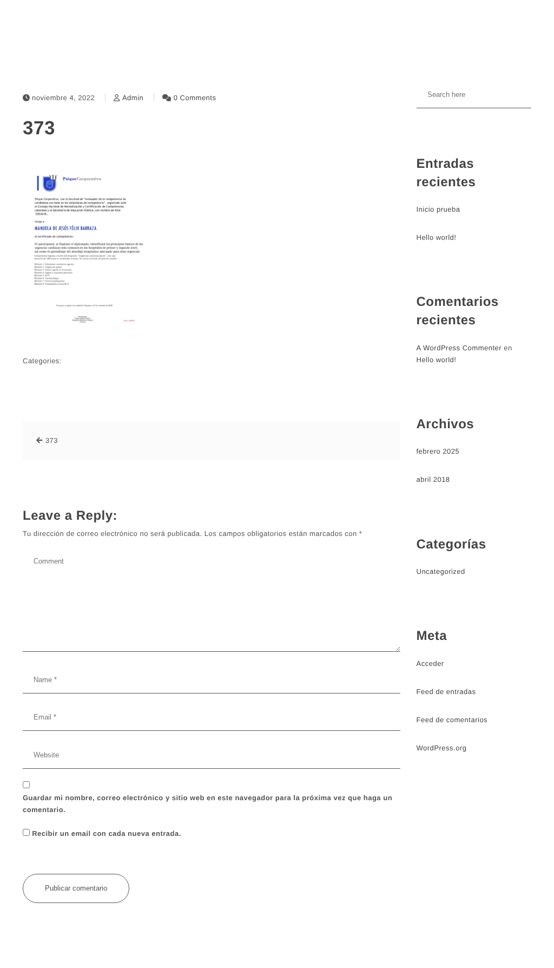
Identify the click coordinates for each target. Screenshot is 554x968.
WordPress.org (442, 748)
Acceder (430, 663)
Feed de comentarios (452, 720)
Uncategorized (441, 571)
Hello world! (437, 237)
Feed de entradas (446, 692)
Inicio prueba (438, 209)
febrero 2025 (438, 451)
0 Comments (195, 98)
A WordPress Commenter (459, 348)
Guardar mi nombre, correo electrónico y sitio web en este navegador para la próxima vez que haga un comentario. (207, 804)
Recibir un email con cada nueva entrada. (106, 833)
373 (39, 128)
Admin (132, 98)
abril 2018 (433, 479)
